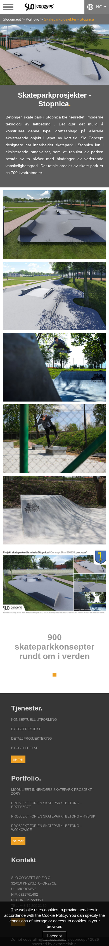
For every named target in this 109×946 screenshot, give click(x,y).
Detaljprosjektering (31, 739)
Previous (8, 55)
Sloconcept (12, 19)
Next (100, 55)
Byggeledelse (24, 748)
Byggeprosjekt (26, 729)
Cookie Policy (54, 915)
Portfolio (32, 19)
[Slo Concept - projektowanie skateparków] (41, 6)
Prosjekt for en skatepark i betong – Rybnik (53, 816)
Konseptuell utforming (34, 720)
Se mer (18, 759)
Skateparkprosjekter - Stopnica (69, 19)
